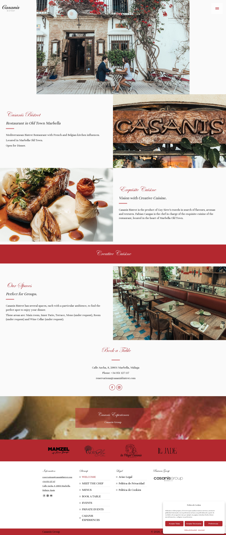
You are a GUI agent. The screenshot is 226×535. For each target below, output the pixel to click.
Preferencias (213, 524)
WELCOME (89, 477)
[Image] (58, 451)
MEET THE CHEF (92, 483)
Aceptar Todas (174, 524)
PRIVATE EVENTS (93, 509)
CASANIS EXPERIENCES (91, 518)
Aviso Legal (201, 530)
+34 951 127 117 (48, 481)
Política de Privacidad (190, 530)
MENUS (87, 490)
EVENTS (87, 503)
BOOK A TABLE (91, 496)
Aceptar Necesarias (194, 524)
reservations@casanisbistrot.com (57, 477)
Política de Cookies (130, 490)
